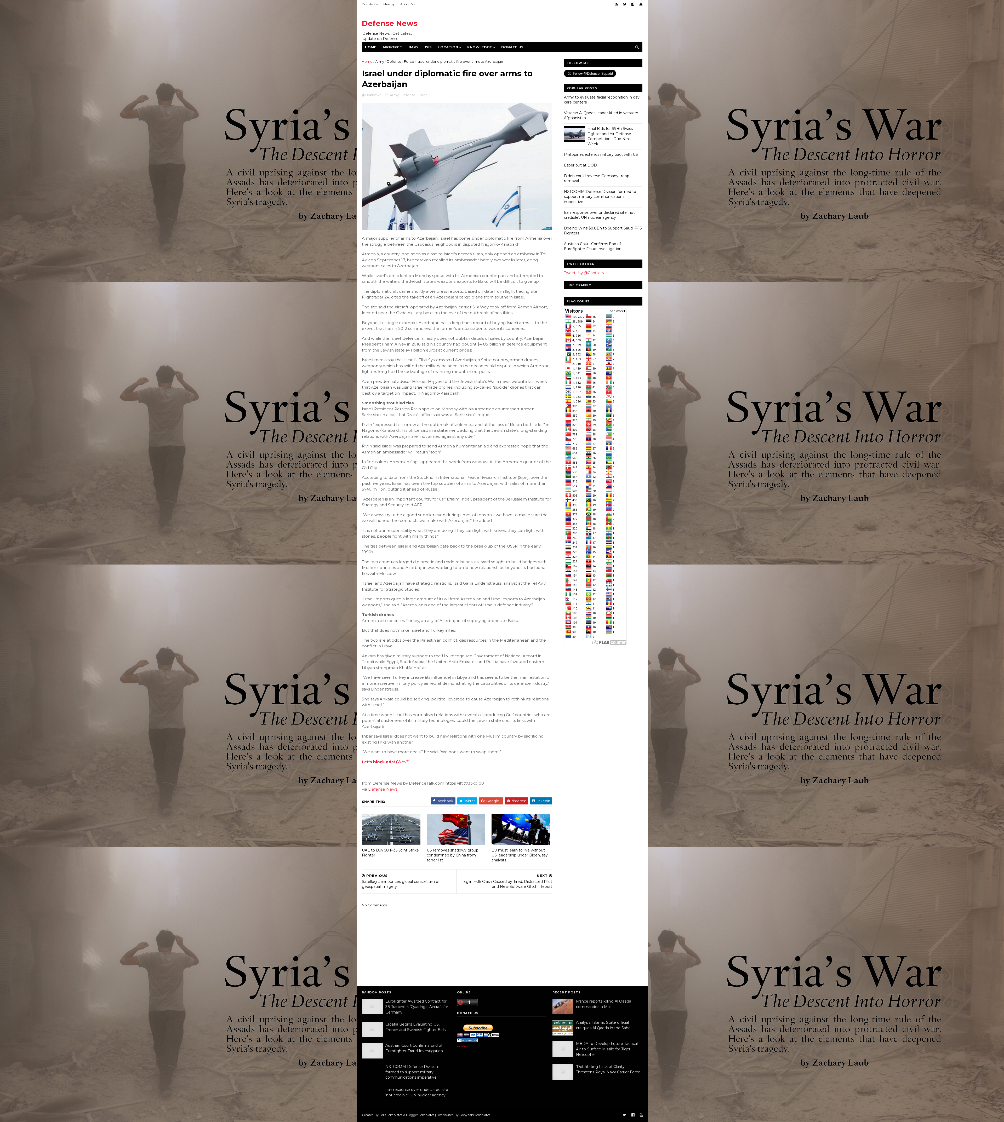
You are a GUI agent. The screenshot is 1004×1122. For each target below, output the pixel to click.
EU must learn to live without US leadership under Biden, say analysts (520, 855)
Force (409, 61)
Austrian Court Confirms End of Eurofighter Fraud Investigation (592, 246)
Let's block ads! (378, 761)
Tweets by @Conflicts (584, 273)
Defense (394, 61)
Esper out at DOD (580, 165)
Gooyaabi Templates (474, 1115)
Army (379, 61)
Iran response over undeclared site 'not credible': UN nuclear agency (599, 215)
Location (448, 47)
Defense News (389, 23)
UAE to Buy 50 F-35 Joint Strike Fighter (390, 853)
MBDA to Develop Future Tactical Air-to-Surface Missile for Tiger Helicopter (607, 1049)
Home (370, 47)
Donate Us (370, 4)
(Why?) (403, 761)
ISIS (428, 47)
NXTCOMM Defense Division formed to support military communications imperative (600, 196)
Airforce (392, 47)
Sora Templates (390, 1115)
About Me (407, 4)
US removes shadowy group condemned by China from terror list (452, 855)
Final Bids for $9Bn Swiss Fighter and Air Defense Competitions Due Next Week (610, 136)
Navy (413, 47)
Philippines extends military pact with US (601, 154)
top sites (462, 1046)
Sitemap (389, 4)
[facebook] (632, 4)
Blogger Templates (420, 1115)
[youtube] (641, 4)
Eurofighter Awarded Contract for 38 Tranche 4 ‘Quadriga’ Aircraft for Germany (416, 1006)
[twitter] (624, 4)
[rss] (616, 4)
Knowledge (479, 47)
